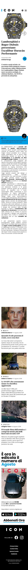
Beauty (5, 331)
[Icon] (7, 11)
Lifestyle (6, 424)
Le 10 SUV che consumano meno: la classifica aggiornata (12, 383)
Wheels (5, 376)
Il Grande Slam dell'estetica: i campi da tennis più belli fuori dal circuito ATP (13, 431)
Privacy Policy (14, 546)
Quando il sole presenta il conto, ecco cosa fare (12, 337)
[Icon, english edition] (22, 11)
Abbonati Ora (14, 520)
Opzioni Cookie (14, 551)
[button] (24, 33)
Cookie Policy (14, 548)
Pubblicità (14, 554)
